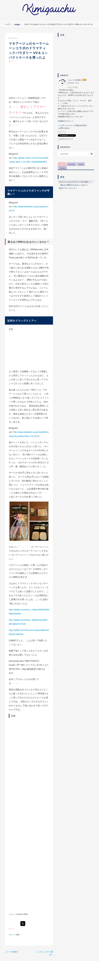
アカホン (19, 679)
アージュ (18, 190)
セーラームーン (20, 97)
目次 (62, 176)
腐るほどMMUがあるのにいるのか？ (74, 185)
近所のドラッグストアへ (68, 188)
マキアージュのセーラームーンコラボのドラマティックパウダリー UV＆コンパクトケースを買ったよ (29, 50)
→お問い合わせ (64, 128)
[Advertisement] (29, 78)
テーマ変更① (11, 951)
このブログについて (65, 139)
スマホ (34, 131)
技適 (15, 176)
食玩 (15, 101)
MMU (21, 241)
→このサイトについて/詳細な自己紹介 (72, 125)
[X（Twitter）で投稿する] (22, 923)
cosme (12, 61)
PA (17, 668)
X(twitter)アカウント (65, 121)
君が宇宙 (13, 3)
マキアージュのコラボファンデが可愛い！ (75, 181)
